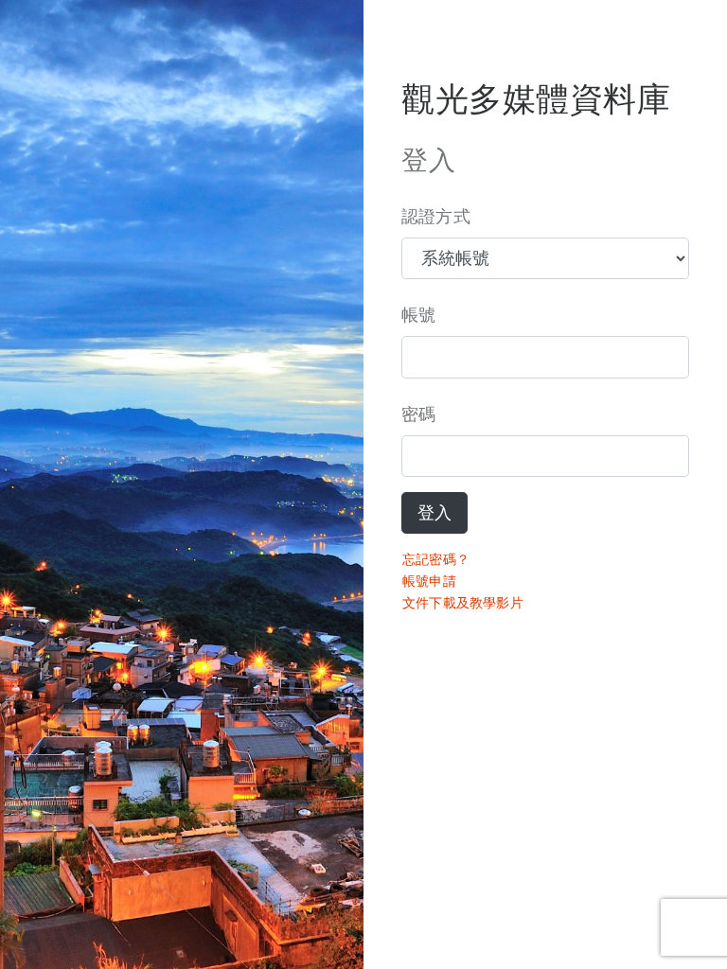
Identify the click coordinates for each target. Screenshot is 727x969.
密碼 (418, 414)
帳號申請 (429, 581)
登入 (434, 512)
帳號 (418, 315)
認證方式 (435, 216)
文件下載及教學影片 (462, 602)
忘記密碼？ (436, 559)
